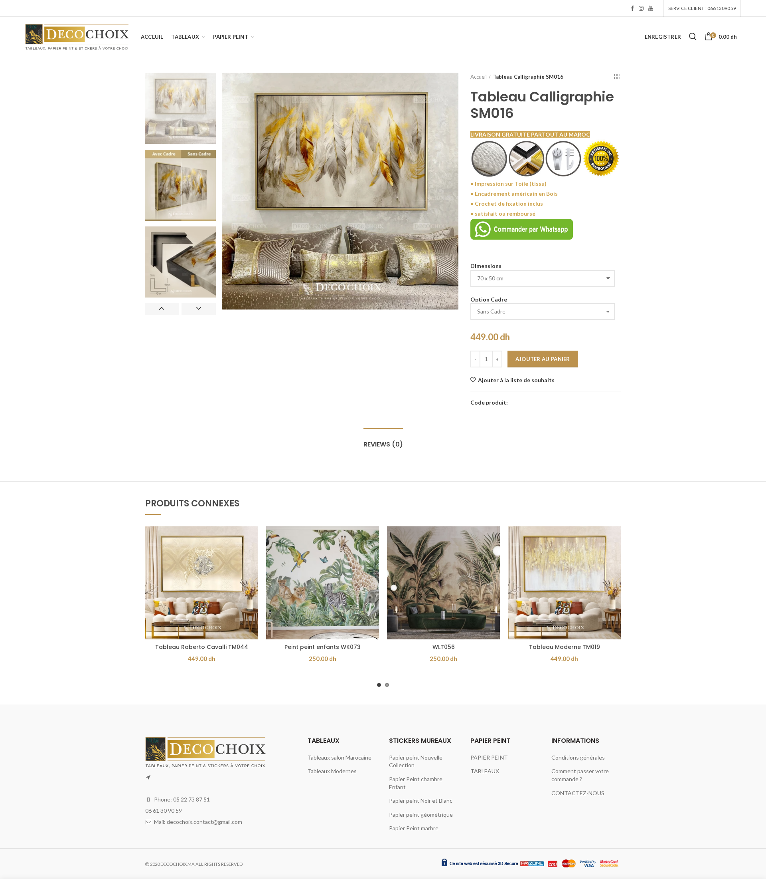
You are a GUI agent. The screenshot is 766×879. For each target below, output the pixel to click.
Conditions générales (578, 757)
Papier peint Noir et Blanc (420, 800)
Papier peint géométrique (421, 814)
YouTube (650, 8)
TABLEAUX (484, 771)
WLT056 (443, 647)
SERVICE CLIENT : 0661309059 (702, 8)
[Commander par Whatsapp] (521, 228)
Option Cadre (488, 299)
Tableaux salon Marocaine (339, 757)
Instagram (641, 8)
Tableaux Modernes (332, 771)
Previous (162, 309)
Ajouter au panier (542, 359)
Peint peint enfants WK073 (322, 647)
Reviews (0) (383, 444)
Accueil (478, 76)
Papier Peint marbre (413, 828)
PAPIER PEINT (489, 757)
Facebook (632, 8)
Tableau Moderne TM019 (564, 647)
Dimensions (485, 265)
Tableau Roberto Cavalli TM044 (201, 647)
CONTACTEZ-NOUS (577, 793)
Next (198, 309)
